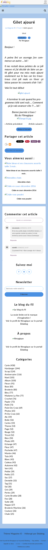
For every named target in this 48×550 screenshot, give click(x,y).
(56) (9, 420)
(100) (10, 381)
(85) (9, 387)
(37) (9, 475)
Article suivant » (36, 124)
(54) (10, 423)
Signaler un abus (9, 543)
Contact (43, 540)
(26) (15, 508)
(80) (11, 390)
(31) (8, 484)
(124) (10, 372)
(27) (10, 505)
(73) (10, 402)
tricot (24, 33)
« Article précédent (13, 124)
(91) (9, 384)
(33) (11, 481)
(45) (9, 456)
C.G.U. (18, 543)
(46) (10, 453)
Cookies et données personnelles (33, 543)
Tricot (19, 28)
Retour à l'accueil (24, 129)
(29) (8, 490)
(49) (9, 441)
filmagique (25, 321)
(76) (10, 399)
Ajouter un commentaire (23, 220)
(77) (9, 393)
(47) (11, 444)
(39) (9, 472)
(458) (10, 365)
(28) (13, 496)
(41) (9, 469)
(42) (11, 466)
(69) (13, 408)
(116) (13, 375)
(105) (9, 378)
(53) (10, 426)
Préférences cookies (24, 546)
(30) (8, 487)
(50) (9, 438)
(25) (9, 514)
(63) (12, 414)
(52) (9, 429)
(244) (12, 369)
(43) (9, 459)
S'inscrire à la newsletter (14, 150)
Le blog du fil (10, 28)
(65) (10, 411)
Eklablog (40, 534)
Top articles (35, 540)
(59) (8, 417)
